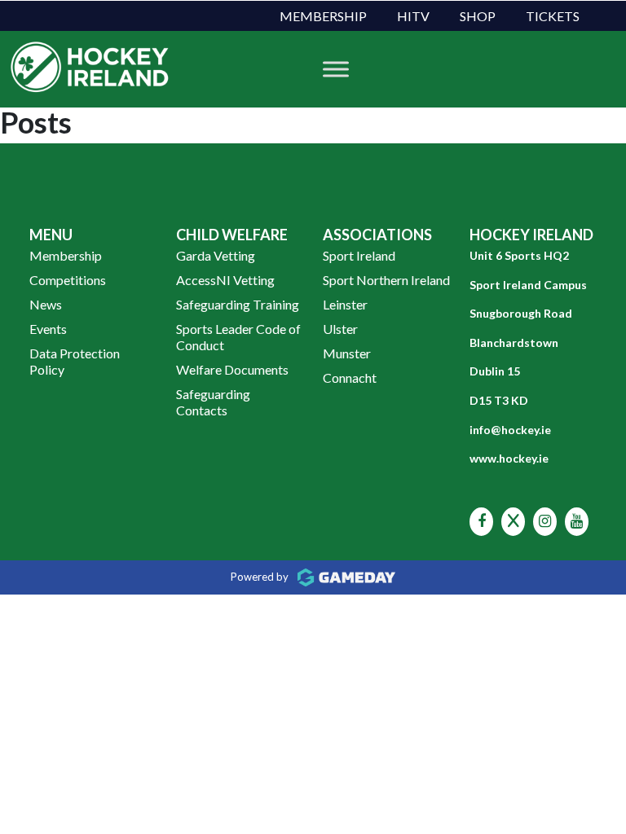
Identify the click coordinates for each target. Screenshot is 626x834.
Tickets (553, 16)
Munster (347, 353)
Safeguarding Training (237, 304)
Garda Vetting (215, 255)
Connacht (350, 377)
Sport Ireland (359, 255)
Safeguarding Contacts (213, 402)
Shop (478, 16)
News (45, 304)
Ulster (340, 328)
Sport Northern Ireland (386, 280)
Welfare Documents (232, 369)
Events (48, 328)
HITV (413, 16)
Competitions (67, 280)
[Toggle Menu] (336, 69)
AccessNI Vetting (225, 280)
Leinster (345, 304)
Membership (323, 16)
